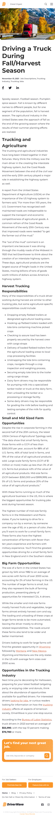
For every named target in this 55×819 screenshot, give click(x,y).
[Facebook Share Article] (3, 88)
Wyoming (44, 646)
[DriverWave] (13, 806)
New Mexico (39, 651)
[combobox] (25, 756)
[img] (3, 87)
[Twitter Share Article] (10, 88)
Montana (21, 651)
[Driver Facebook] (42, 804)
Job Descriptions (28, 78)
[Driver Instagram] (48, 804)
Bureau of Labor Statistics (37, 719)
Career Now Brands (27, 814)
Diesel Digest (16, 4)
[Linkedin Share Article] (17, 88)
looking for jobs (19, 700)
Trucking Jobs (17, 81)
